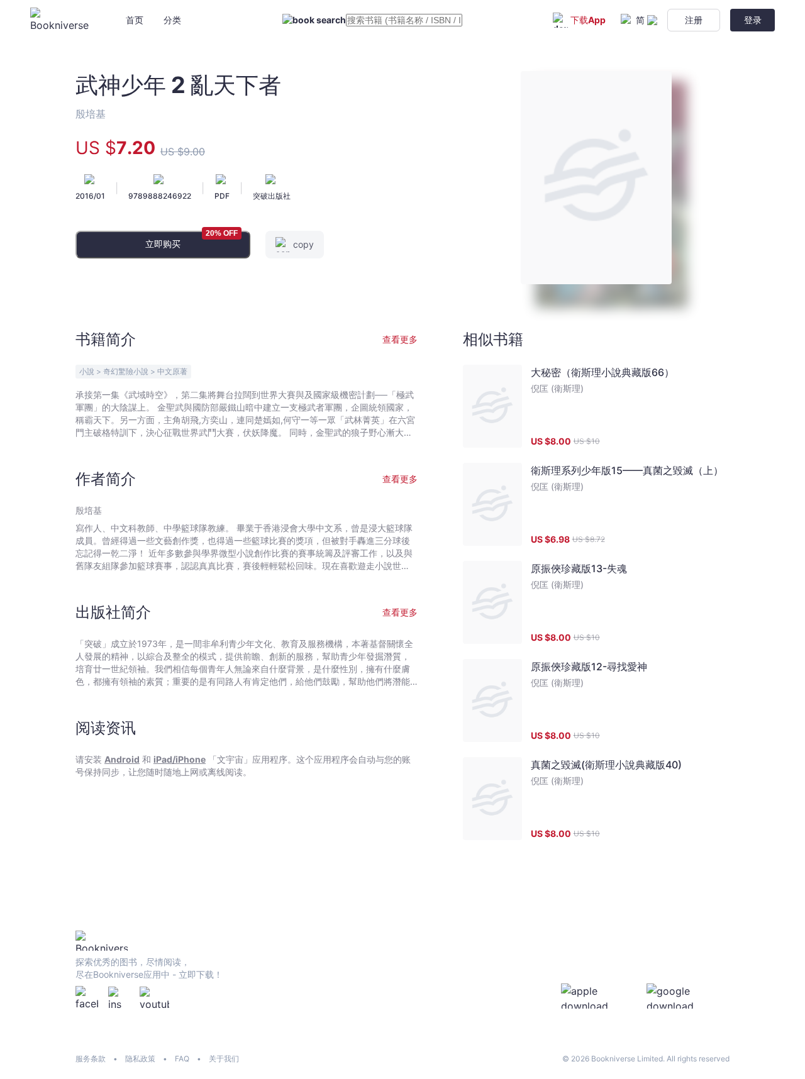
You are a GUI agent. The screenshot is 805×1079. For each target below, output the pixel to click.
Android (122, 759)
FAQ (182, 1058)
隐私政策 (140, 1058)
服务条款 (90, 1058)
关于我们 (224, 1058)
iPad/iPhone (179, 759)
